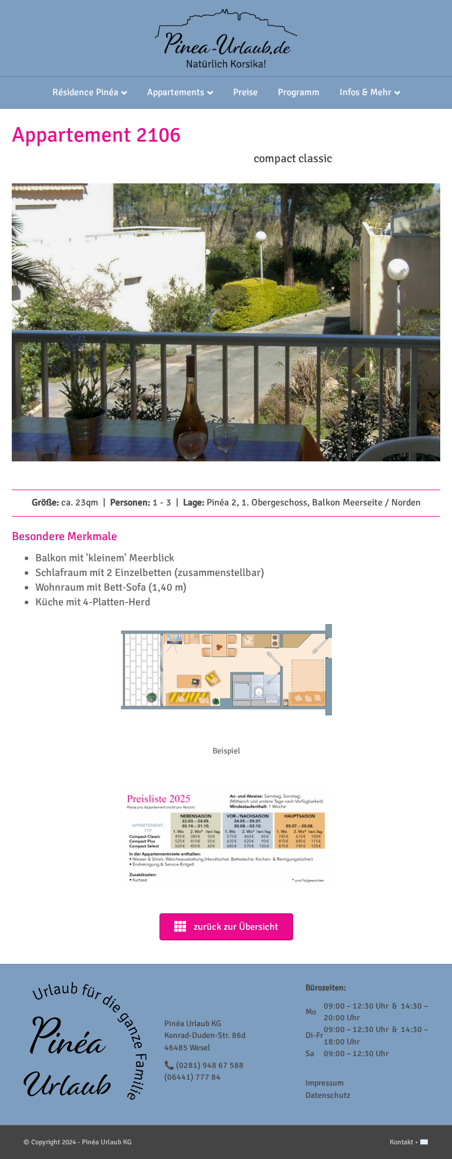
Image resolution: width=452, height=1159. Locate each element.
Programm (299, 92)
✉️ (424, 1142)
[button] (41, 339)
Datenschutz (327, 1095)
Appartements (175, 92)
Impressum (324, 1083)
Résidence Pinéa (85, 92)
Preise (245, 92)
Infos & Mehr (365, 92)
